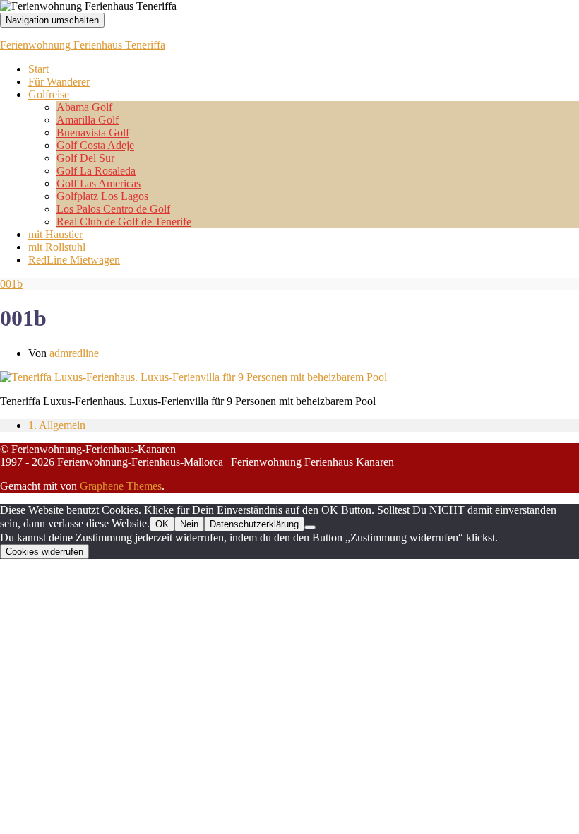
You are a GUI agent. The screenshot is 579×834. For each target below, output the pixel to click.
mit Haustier (55, 234)
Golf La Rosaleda (96, 171)
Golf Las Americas (98, 183)
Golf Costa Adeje (95, 145)
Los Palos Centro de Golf (113, 209)
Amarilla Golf (87, 120)
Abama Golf (84, 107)
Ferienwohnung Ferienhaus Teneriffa (82, 45)
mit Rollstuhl (56, 247)
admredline (74, 353)
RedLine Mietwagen (74, 260)
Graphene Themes (121, 486)
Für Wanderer (59, 82)
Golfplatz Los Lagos (102, 196)
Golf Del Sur (85, 158)
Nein (189, 524)
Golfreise (48, 94)
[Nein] (310, 527)
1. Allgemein (56, 425)
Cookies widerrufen (44, 551)
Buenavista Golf (92, 133)
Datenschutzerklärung (254, 524)
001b (11, 284)
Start (38, 69)
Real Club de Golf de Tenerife (123, 222)
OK (162, 524)
